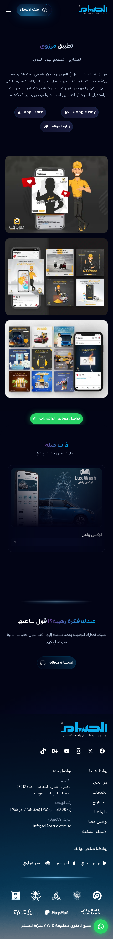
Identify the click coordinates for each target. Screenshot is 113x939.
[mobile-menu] (10, 9)
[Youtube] (66, 751)
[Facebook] (102, 751)
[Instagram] (78, 751)
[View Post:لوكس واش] (56, 497)
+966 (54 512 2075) (55, 810)
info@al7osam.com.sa (52, 826)
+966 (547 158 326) (24, 810)
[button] (56, 542)
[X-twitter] (90, 751)
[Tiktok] (43, 751)
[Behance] (55, 751)
